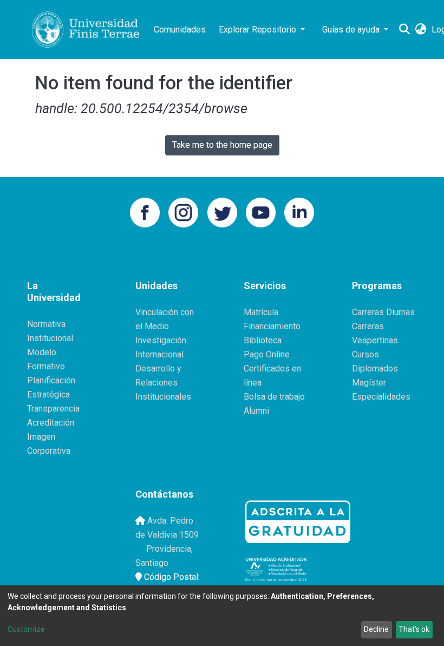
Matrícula (261, 312)
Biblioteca (263, 340)
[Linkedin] (299, 211)
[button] (420, 29)
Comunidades (180, 29)
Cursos (365, 354)
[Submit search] (404, 30)
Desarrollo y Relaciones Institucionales (163, 382)
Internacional (159, 354)
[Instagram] (183, 211)
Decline (376, 629)
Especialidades (381, 396)
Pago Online (267, 354)
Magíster (369, 382)
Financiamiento (272, 326)
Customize (26, 629)
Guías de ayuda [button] (352, 29)
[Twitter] (222, 211)
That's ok (414, 629)
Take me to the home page (222, 145)
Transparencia (53, 408)
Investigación (160, 340)
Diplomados (375, 368)
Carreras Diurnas (383, 312)
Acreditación (50, 422)
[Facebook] (145, 211)
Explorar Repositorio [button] (258, 29)
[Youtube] (261, 211)
